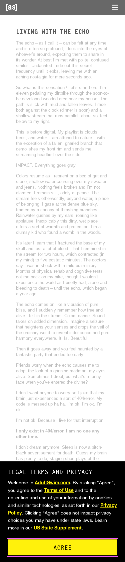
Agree (62, 547)
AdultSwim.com (52, 482)
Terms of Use (59, 490)
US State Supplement (58, 527)
